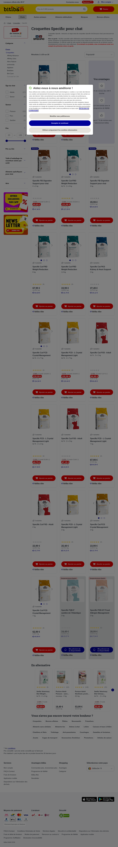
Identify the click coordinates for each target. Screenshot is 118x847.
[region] (60, 110)
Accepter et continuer (59, 123)
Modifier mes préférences (60, 116)
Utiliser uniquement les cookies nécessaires (59, 130)
